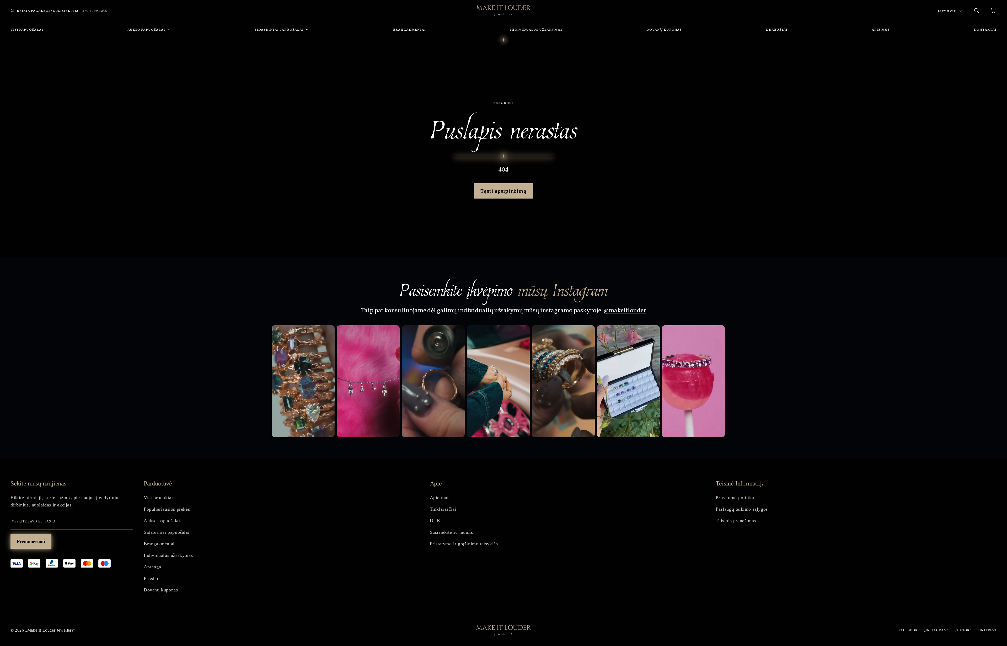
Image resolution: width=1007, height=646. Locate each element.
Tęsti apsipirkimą (503, 190)
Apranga (152, 566)
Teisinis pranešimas (736, 520)
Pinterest (987, 630)
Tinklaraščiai (443, 509)
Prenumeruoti (31, 541)
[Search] (976, 10)
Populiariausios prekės (167, 509)
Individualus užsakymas (168, 555)
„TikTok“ (963, 630)
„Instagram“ (936, 630)
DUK (435, 520)
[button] (993, 10)
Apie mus (439, 497)
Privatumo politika (735, 497)
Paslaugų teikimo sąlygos (742, 509)
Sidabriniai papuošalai (166, 532)
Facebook (908, 630)
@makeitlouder (625, 310)
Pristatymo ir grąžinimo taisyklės (464, 543)
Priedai (151, 578)
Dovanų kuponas (161, 589)
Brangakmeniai (159, 543)
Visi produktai (158, 497)
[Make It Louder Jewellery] (503, 10)
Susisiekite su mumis (451, 532)
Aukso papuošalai (162, 520)
